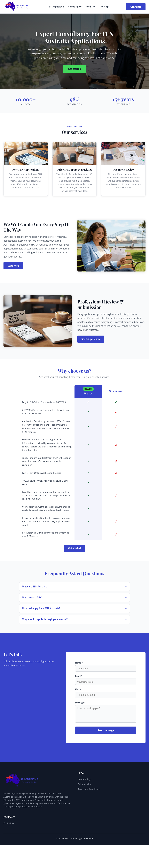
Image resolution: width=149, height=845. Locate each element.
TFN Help (104, 6)
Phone (78, 689)
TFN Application (56, 6)
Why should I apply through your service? (45, 619)
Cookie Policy (84, 779)
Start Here (13, 265)
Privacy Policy (84, 784)
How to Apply (74, 6)
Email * (78, 676)
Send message (105, 730)
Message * (80, 702)
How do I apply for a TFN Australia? (41, 608)
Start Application (90, 339)
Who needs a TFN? (32, 597)
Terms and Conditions (89, 789)
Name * (79, 662)
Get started (135, 6)
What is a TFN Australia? (35, 586)
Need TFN (90, 6)
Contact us (8, 823)
